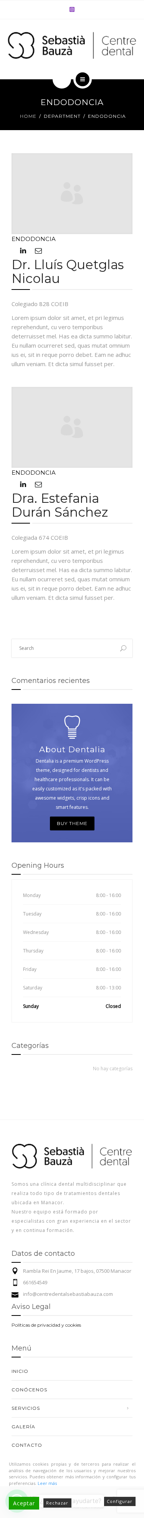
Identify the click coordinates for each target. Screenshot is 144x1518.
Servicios (26, 1408)
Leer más (47, 1483)
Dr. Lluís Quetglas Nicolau (68, 271)
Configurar (119, 1501)
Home (28, 116)
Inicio (20, 1371)
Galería (23, 1426)
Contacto (27, 1445)
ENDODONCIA (34, 239)
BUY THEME (72, 823)
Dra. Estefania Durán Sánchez (60, 505)
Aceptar (24, 1503)
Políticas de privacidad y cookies (46, 1325)
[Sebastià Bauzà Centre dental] (72, 46)
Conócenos (29, 1389)
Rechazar (57, 1503)
